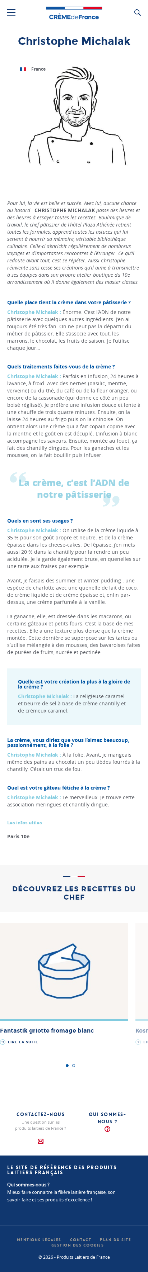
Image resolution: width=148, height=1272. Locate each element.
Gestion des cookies (77, 1245)
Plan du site (115, 1240)
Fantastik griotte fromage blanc (47, 1031)
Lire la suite (22, 1042)
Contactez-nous (41, 1114)
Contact (81, 1240)
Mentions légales (39, 1240)
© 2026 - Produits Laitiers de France (74, 1257)
